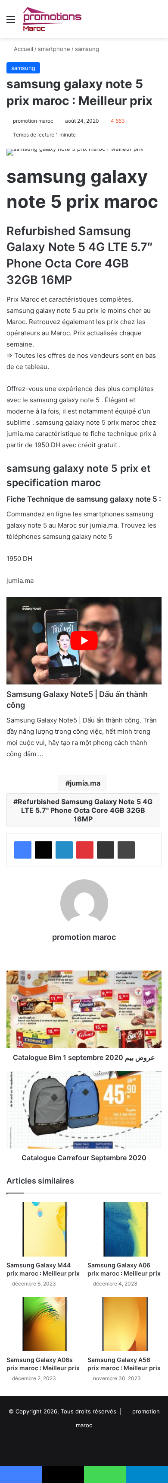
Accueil (22, 48)
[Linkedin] (64, 850)
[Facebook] (22, 850)
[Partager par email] (105, 850)
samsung (87, 48)
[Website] (84, 952)
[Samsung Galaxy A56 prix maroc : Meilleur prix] (124, 1324)
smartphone (54, 48)
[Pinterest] (84, 850)
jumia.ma (85, 783)
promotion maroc (33, 121)
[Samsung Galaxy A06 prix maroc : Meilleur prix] (124, 1229)
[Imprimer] (126, 850)
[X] (43, 850)
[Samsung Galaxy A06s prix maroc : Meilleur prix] (43, 1324)
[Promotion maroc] (52, 19)
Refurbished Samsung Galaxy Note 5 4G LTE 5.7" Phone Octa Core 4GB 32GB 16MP (85, 810)
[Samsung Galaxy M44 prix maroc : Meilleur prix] (43, 1229)
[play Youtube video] (84, 640)
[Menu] (10, 22)
